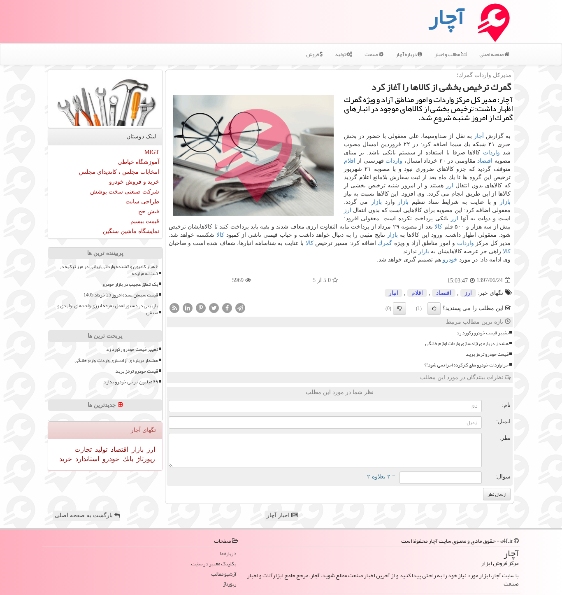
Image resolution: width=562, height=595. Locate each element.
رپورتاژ (145, 458)
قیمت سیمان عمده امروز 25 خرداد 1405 (121, 295)
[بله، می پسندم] (434, 308)
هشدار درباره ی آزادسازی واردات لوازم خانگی (467, 343)
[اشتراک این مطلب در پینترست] (201, 307)
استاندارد (86, 458)
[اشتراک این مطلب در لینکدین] (187, 307)
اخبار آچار (279, 515)
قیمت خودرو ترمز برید (487, 354)
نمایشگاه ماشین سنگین (131, 231)
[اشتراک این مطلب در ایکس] (214, 307)
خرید (65, 458)
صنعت (372, 54)
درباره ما (228, 553)
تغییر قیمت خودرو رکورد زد (483, 333)
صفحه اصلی (491, 54)
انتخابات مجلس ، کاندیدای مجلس (119, 172)
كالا (438, 227)
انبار (393, 293)
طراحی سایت (142, 201)
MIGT (151, 152)
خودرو (450, 260)
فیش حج (148, 211)
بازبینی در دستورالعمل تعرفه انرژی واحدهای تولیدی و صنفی (107, 309)
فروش (313, 54)
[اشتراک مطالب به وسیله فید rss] (174, 307)
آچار (479, 136)
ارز (449, 185)
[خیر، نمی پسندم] (399, 308)
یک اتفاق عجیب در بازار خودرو (130, 284)
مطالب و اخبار (447, 54)
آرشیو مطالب (223, 574)
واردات (491, 152)
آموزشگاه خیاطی (138, 162)
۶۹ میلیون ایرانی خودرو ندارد (131, 382)
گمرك (385, 243)
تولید (340, 54)
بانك (127, 458)
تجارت (83, 449)
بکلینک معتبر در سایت (213, 564)
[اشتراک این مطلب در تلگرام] (240, 307)
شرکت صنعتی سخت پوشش (124, 192)
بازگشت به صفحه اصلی (84, 515)
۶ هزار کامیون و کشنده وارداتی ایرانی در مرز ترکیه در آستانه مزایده (108, 270)
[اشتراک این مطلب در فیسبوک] (227, 307)
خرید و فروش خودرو (134, 182)
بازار (505, 202)
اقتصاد (484, 161)
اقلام (349, 161)
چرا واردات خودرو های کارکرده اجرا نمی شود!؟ (466, 365)
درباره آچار (407, 54)
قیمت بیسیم (144, 221)
